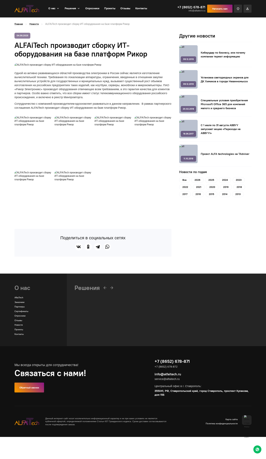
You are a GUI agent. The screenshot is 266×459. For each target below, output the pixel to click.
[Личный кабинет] (248, 9)
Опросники (92, 8)
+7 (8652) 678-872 (166, 366)
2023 (239, 179)
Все (184, 179)
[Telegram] (97, 246)
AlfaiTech (18, 297)
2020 (212, 187)
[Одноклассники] (88, 246)
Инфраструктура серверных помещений (95, 334)
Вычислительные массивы (88, 320)
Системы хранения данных (88, 330)
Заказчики (19, 302)
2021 (198, 187)
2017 (184, 194)
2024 (225, 179)
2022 (185, 187)
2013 (238, 194)
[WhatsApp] (107, 246)
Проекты (109, 8)
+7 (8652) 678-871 (191, 7)
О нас (51, 8)
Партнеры (19, 306)
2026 (197, 179)
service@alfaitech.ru (167, 379)
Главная (18, 23)
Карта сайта (232, 419)
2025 (211, 179)
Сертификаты (21, 311)
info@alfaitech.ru (197, 10)
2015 (211, 194)
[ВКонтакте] (78, 246)
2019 (226, 187)
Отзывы (125, 8)
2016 (198, 194)
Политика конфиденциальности (222, 423)
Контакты (141, 8)
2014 (224, 194)
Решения (70, 8)
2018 (239, 187)
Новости (34, 23)
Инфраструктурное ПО (86, 325)
